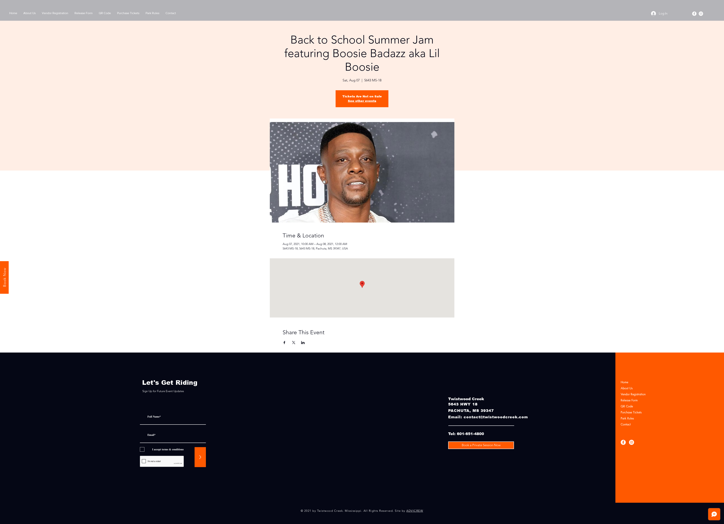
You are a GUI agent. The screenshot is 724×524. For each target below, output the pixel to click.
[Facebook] (694, 13)
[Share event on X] (293, 342)
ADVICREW (414, 511)
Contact (626, 424)
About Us (627, 388)
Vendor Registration (633, 394)
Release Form (629, 400)
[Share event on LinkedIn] (303, 342)
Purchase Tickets (631, 412)
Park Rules (627, 418)
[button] (105, 13)
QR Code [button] (627, 406)
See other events (362, 101)
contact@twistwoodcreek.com (496, 417)
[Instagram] (701, 13)
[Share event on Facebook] (284, 342)
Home (624, 382)
